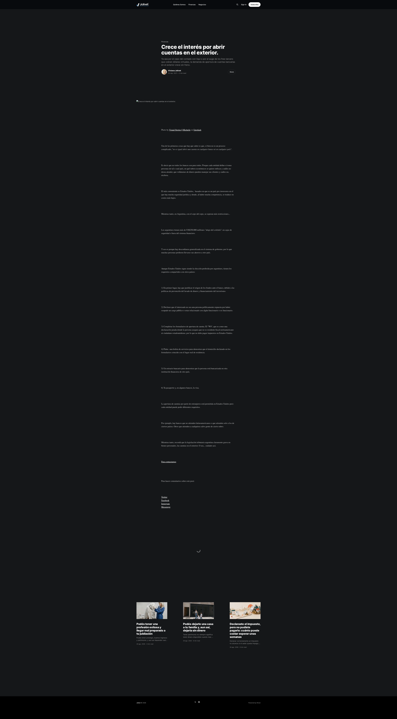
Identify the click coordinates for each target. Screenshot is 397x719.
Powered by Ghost (254, 703)
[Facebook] (199, 702)
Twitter (164, 497)
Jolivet (138, 703)
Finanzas (192, 5)
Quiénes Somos (179, 5)
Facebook (165, 500)
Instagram (165, 503)
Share (232, 72)
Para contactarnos (168, 461)
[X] (195, 702)
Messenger (165, 507)
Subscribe (254, 5)
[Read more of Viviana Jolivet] (164, 72)
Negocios (202, 5)
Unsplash (197, 129)
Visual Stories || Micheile (179, 129)
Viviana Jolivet (174, 71)
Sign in (243, 5)
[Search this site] (237, 4)
